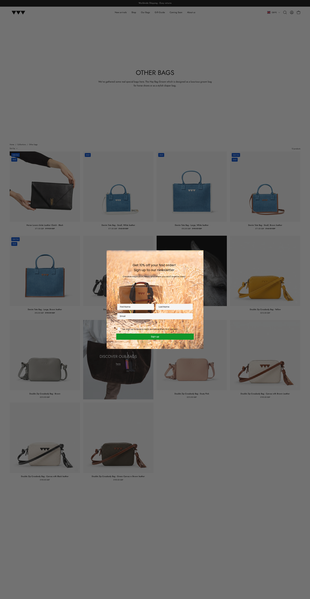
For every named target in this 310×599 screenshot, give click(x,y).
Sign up (155, 336)
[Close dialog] (200, 253)
